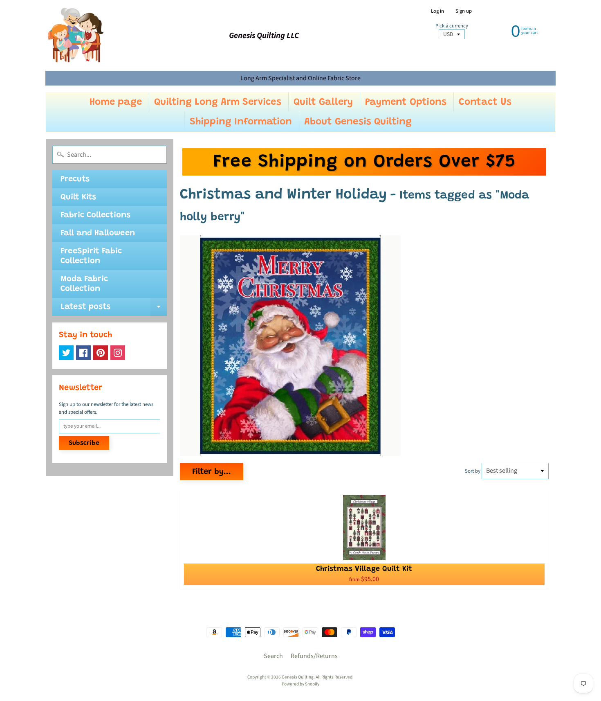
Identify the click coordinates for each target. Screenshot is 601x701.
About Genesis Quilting (358, 122)
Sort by (472, 471)
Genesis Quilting (298, 677)
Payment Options (405, 102)
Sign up (463, 11)
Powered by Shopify (300, 684)
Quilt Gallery (323, 102)
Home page (116, 102)
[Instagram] (117, 352)
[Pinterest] (100, 352)
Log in (437, 11)
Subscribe (84, 443)
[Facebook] (83, 352)
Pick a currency (451, 26)
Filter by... (211, 472)
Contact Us (485, 102)
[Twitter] (66, 352)
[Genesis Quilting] (76, 35)
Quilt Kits (78, 197)
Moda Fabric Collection (84, 284)
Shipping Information (241, 122)
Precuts (75, 179)
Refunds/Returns (314, 655)
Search (273, 655)
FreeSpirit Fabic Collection (91, 256)
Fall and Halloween (98, 233)
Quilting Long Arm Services (217, 102)
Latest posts (114, 309)
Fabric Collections (95, 215)
